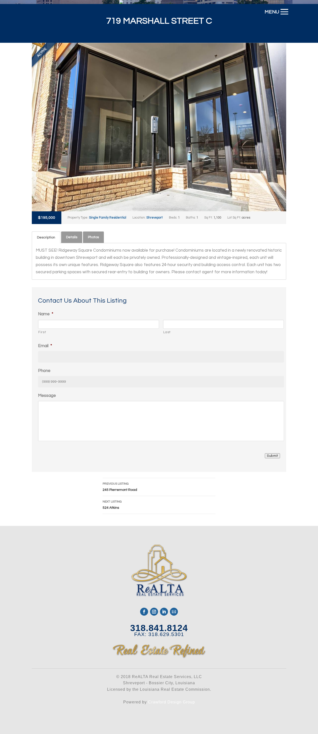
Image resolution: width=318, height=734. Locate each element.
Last (167, 332)
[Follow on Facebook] (144, 612)
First (42, 332)
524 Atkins (112, 504)
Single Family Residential (107, 217)
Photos (93, 237)
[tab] (46, 237)
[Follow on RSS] (174, 612)
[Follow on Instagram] (154, 612)
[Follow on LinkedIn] (164, 612)
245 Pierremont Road (120, 487)
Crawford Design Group (171, 702)
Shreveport (154, 217)
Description (46, 237)
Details (71, 237)
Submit (272, 456)
